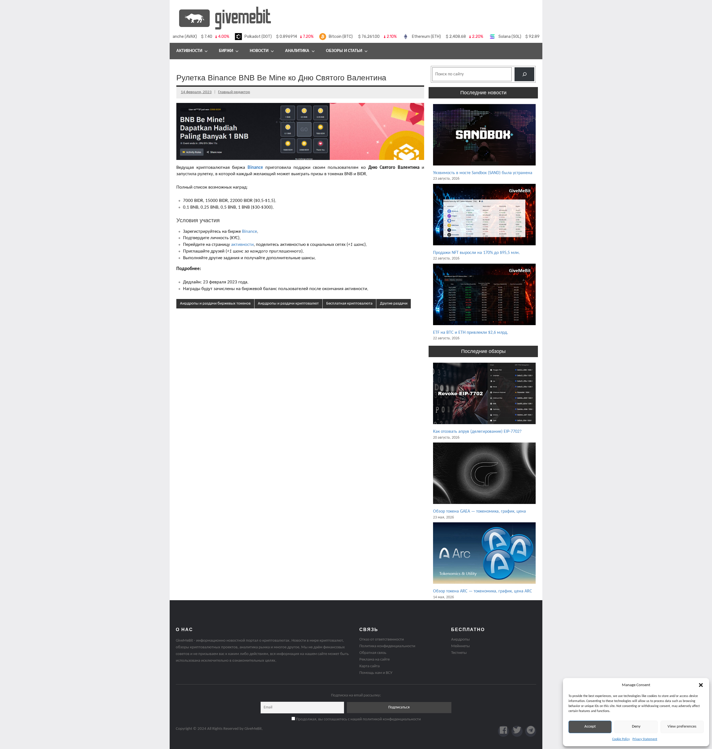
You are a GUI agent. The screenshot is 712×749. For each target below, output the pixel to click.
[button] (701, 685)
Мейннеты (460, 646)
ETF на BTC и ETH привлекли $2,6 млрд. (470, 332)
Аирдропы (460, 639)
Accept (590, 727)
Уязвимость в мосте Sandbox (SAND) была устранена (482, 173)
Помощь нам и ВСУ (375, 673)
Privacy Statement (644, 739)
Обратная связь (372, 653)
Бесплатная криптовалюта (349, 303)
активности (242, 244)
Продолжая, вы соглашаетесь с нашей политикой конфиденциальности (358, 719)
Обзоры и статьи (344, 51)
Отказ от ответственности (381, 639)
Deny (636, 727)
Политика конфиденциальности (387, 646)
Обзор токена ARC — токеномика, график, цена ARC (482, 591)
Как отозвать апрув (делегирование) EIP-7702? (477, 431)
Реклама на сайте (374, 659)
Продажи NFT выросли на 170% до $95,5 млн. (476, 253)
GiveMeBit (253, 729)
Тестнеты (459, 653)
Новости (259, 51)
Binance (249, 231)
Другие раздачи (393, 303)
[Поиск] (524, 74)
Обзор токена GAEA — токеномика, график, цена (479, 511)
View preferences (682, 727)
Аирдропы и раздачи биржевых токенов (215, 303)
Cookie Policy (621, 739)
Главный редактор (234, 92)
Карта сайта (369, 666)
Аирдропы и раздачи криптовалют (288, 303)
